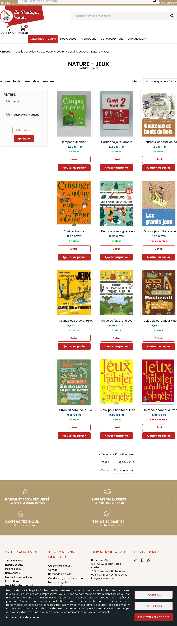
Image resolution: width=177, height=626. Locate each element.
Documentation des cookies (22, 617)
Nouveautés (12, 573)
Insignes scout (13, 569)
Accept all (154, 594)
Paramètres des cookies (153, 617)
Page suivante (125, 462)
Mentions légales (58, 582)
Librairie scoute (14, 564)
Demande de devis (59, 574)
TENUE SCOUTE (14, 560)
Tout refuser (153, 606)
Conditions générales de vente (66, 578)
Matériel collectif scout (19, 585)
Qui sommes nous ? (60, 565)
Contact (53, 570)
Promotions (12, 581)
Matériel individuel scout (19, 577)
